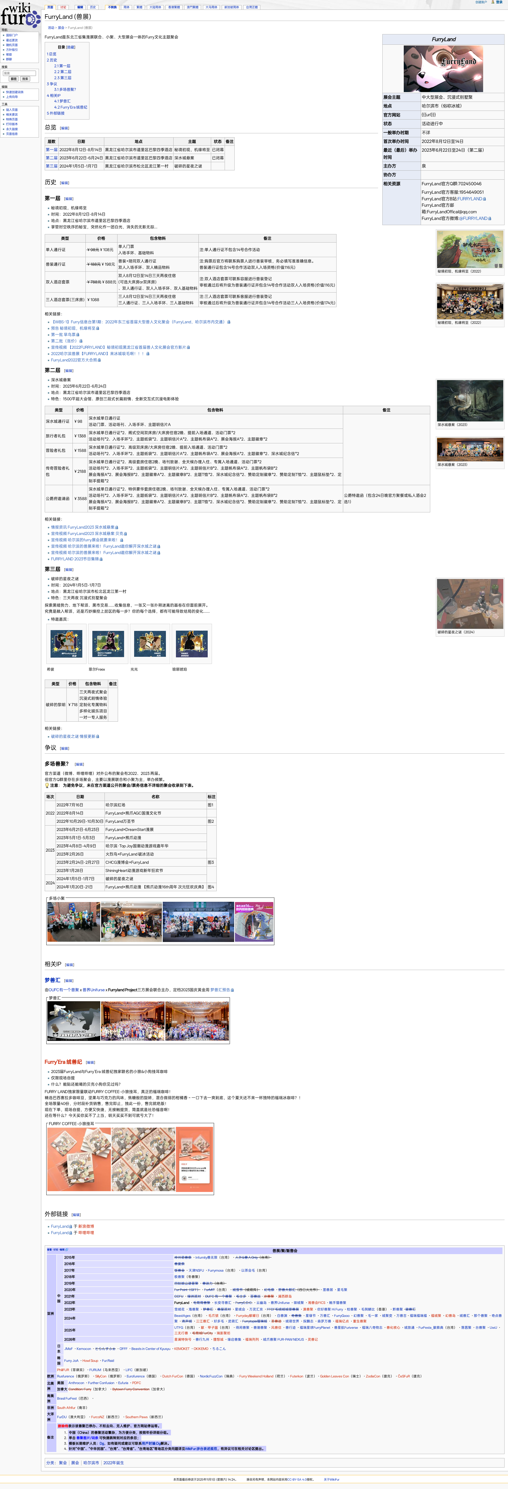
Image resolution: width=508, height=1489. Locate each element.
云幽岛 (261, 1303)
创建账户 (481, 2)
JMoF (68, 1349)
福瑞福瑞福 (418, 1316)
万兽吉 (401, 1316)
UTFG (178, 1327)
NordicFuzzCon (211, 1376)
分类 (50, 1462)
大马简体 (211, 7)
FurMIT (209, 1290)
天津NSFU (196, 1270)
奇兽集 (296, 1316)
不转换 (112, 7)
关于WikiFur (331, 1479)
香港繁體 (174, 7)
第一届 (52, 149)
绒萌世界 (292, 1321)
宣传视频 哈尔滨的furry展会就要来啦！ (85, 540)
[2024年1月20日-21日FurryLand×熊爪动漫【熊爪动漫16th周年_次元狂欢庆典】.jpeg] (254, 921)
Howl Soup (90, 1361)
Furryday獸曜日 (247, 1316)
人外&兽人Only (246, 1257)
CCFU (178, 1296)
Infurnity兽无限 (206, 1257)
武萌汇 (233, 1321)
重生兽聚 (360, 1321)
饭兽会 (179, 1270)
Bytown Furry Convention (130, 1389)
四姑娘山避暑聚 (186, 1283)
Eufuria (123, 1383)
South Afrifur (66, 1408)
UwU (493, 1327)
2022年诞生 (113, 1462)
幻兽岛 (450, 1316)
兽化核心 (393, 1327)
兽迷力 (207, 1283)
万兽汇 (325, 1316)
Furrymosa (216, 1270)
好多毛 (219, 1321)
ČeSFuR (404, 1376)
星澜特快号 (183, 1339)
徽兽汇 (410, 1309)
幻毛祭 (269, 1290)
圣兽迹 (276, 1321)
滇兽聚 (308, 1309)
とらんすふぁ (105, 1349)
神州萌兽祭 (183, 1257)
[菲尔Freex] (108, 644)
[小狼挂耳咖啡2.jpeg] (143, 1159)
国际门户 (12, 35)
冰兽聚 (269, 1296)
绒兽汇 (465, 1316)
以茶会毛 (248, 1270)
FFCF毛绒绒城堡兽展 (283, 1309)
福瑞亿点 (342, 1321)
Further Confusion (101, 1383)
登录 (499, 2)
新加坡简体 (231, 7)
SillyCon (100, 1376)
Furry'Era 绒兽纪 (63, 1062)
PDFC (136, 1383)
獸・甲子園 (209, 1327)
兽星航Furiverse (346, 1327)
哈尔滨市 (91, 1462)
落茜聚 (466, 1327)
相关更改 (12, 114)
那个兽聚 (481, 1316)
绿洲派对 (194, 1296)
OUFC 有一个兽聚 (218, 1296)
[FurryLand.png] (443, 68)
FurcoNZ (97, 1417)
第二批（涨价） (65, 341)
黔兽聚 (398, 1309)
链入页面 (12, 110)
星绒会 (240, 1309)
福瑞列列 (252, 1339)
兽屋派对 (224, 1309)
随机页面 (12, 45)
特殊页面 (12, 119)
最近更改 (12, 40)
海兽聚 (194, 1309)
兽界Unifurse (94, 989)
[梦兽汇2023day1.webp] (133, 1020)
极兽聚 (179, 1277)
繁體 (139, 7)
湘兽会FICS (316, 1303)
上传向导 (12, 97)
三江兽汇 (203, 1321)
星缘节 (311, 1316)
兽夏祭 (179, 1264)
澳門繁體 (192, 7)
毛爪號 (213, 1316)
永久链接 (12, 129)
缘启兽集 (234, 1339)
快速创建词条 (15, 92)
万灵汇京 (256, 1309)
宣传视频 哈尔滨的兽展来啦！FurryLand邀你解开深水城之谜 (104, 546)
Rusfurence (65, 1376)
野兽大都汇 (287, 1290)
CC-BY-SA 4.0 (297, 1479)
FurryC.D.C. (243, 1303)
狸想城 (218, 1339)
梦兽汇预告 (220, 989)
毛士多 (241, 1296)
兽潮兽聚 (260, 1327)
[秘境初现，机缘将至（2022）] (470, 249)
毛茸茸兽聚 (201, 1303)
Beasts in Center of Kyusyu (150, 1349)
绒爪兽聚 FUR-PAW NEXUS (283, 1339)
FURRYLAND (470, 198)
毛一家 (373, 1316)
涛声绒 (187, 1321)
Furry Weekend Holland (256, 1376)
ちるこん (219, 1349)
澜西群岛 (285, 1296)
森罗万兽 (324, 1321)
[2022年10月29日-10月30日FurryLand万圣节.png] (131, 921)
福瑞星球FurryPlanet (315, 1327)
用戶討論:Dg (151, 1443)
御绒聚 (299, 1303)
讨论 (63, 7)
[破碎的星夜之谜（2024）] (470, 604)
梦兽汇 (53, 980)
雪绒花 (179, 1309)
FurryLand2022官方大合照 (74, 360)
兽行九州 (202, 1339)
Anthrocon (76, 1383)
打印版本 (12, 124)
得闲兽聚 (243, 1327)
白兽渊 (282, 1316)
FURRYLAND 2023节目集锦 (75, 559)
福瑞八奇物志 (372, 1327)
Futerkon (296, 1376)
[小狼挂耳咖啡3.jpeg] (194, 1159)
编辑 (64, 128)
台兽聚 (480, 1327)
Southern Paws (136, 1417)
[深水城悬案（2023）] (470, 400)
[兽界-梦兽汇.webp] (73, 1020)
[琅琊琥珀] (192, 644)
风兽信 (276, 1327)
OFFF (124, 1349)
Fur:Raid (108, 1361)
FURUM (95, 1370)
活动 (51, 28)
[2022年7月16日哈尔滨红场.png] (73, 921)
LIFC (129, 1370)
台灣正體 (252, 7)
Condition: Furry (80, 1389)
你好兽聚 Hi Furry (330, 1309)
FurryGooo (342, 1316)
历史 (93, 7)
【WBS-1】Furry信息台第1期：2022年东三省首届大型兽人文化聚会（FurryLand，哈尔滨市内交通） (139, 322)
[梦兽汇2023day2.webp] (197, 1020)
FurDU (62, 1417)
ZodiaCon (373, 1376)
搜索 (4, 67)
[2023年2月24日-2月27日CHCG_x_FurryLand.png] (198, 921)
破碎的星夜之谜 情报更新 (73, 736)
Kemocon (84, 1349)
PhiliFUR (63, 1370)
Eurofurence (136, 1376)
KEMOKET (182, 1349)
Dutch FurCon (172, 1376)
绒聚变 (387, 1316)
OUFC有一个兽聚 (64, 989)
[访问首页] (20, 14)
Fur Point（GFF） (187, 1290)
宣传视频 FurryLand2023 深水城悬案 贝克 (87, 533)
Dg (102, 1443)
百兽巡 (255, 1296)
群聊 (9, 59)
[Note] (47, 785)
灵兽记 (313, 1339)
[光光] (150, 644)
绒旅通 (409, 1327)
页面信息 (12, 134)
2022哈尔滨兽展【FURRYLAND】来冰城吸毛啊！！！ (98, 353)
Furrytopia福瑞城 (254, 1321)
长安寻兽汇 (223, 1303)
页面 (50, 7)
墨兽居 (328, 1290)
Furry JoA (71, 1361)
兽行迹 (290, 1327)
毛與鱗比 (368, 1309)
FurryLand (60, 1226)
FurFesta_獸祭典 (431, 1327)
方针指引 (12, 50)
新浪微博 (86, 1226)
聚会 (63, 1462)
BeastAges (182, 1316)
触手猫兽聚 (337, 1303)
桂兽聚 (352, 1309)
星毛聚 (342, 1290)
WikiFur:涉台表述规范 (201, 1449)
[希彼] (66, 644)
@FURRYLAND (473, 218)
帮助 (9, 54)
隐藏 (70, 47)
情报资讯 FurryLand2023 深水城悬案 (83, 527)
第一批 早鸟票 (63, 334)
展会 (61, 28)
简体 (126, 7)
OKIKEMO (201, 1349)
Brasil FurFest (67, 1398)
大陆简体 (155, 7)
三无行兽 (181, 1333)
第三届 (52, 166)
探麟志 (308, 1321)
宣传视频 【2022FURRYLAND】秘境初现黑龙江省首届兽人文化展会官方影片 (118, 347)
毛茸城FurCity (202, 1333)
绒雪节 (238, 1290)
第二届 (52, 158)
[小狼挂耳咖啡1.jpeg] (79, 1159)
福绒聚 (436, 1316)
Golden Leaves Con (334, 1376)
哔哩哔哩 (86, 1232)
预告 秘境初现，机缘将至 (73, 328)
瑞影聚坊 (223, 1333)
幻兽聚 (358, 1316)
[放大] (501, 270)
